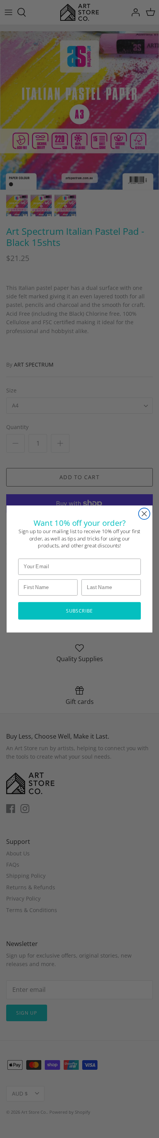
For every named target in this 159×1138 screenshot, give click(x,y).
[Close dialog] (144, 513)
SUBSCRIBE (79, 611)
